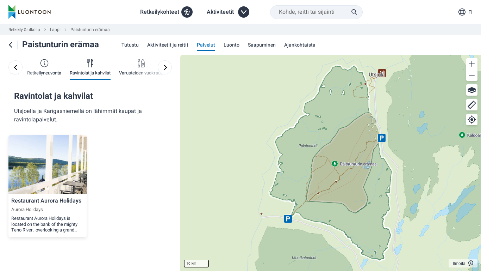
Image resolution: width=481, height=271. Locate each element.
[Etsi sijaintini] (471, 119)
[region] (330, 163)
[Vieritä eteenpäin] (165, 67)
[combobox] (316, 12)
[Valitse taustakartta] (471, 90)
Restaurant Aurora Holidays (46, 201)
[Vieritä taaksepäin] (15, 67)
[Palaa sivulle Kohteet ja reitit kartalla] (11, 45)
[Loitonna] (471, 75)
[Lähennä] (471, 64)
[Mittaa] (471, 104)
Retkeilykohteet (159, 12)
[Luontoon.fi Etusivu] (29, 12)
